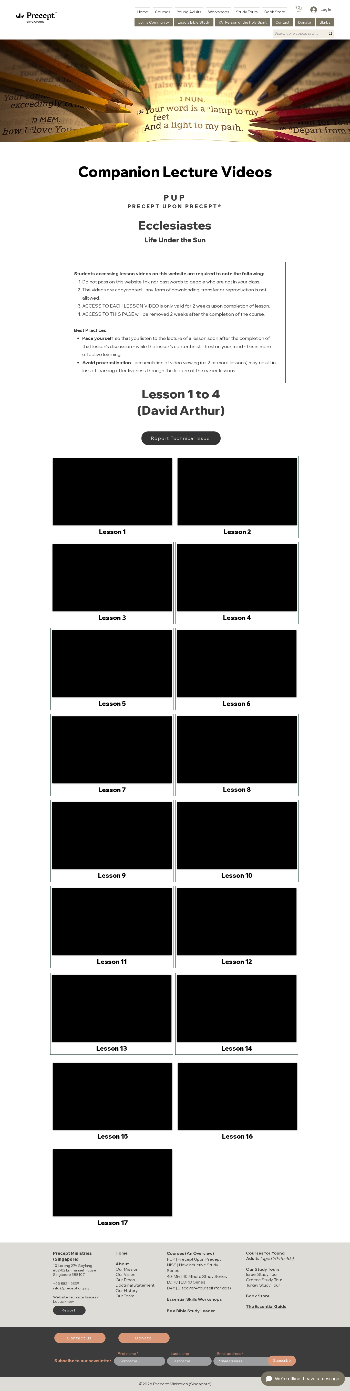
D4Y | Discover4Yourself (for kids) (199, 1287)
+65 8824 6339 (66, 1283)
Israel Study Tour (262, 1274)
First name (127, 1353)
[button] (299, 9)
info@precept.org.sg (71, 1288)
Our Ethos (125, 1279)
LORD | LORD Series (186, 1282)
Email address (229, 1353)
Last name (180, 1353)
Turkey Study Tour (263, 1285)
